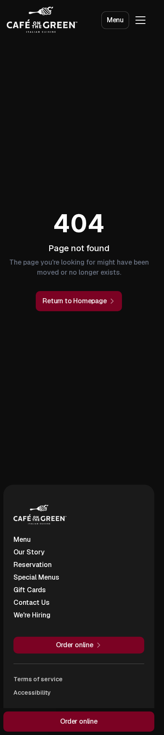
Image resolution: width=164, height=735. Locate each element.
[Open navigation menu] (140, 20)
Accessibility (32, 692)
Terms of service (38, 679)
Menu (115, 20)
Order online (79, 721)
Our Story (29, 552)
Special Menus (36, 577)
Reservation (32, 564)
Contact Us (31, 602)
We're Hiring (31, 615)
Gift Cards (29, 589)
